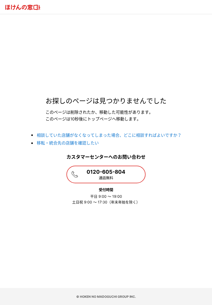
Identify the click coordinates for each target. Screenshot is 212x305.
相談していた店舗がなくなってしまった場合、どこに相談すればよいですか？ (109, 135)
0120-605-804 (106, 174)
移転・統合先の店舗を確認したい (68, 143)
